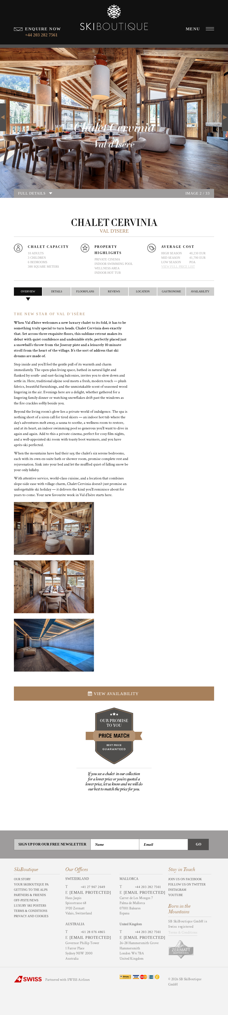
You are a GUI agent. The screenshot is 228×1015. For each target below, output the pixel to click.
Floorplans (85, 291)
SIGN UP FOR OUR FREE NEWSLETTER (52, 844)
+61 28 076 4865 (93, 932)
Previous (3, 112)
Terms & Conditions (30, 910)
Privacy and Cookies (31, 916)
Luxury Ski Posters (30, 905)
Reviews (114, 291)
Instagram (177, 889)
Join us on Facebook (185, 879)
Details (56, 291)
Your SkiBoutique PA (31, 884)
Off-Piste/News (26, 900)
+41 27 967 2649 (93, 887)
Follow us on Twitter (186, 884)
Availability (200, 291)
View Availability (116, 693)
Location (143, 291)
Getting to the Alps (31, 889)
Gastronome (171, 291)
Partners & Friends (30, 895)
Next (225, 112)
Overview (28, 291)
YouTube (175, 895)
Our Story (22, 879)
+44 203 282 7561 (148, 887)
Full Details (32, 193)
